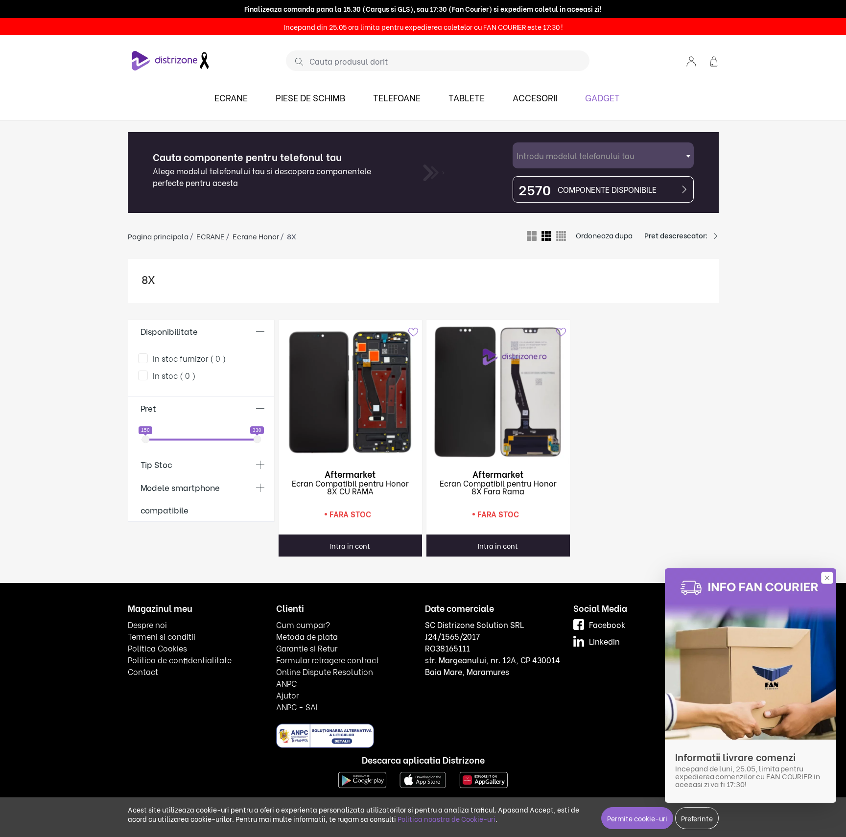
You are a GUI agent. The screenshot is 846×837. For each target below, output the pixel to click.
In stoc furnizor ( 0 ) (189, 358)
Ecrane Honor (256, 236)
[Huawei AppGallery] (483, 779)
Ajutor (287, 694)
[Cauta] (295, 61)
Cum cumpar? (303, 624)
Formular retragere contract (327, 659)
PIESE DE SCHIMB (310, 97)
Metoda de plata (307, 636)
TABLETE (466, 97)
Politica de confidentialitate (180, 659)
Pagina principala (158, 236)
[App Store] (423, 779)
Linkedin (604, 641)
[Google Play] (362, 779)
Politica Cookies (157, 647)
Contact (143, 671)
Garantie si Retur (306, 647)
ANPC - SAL (298, 706)
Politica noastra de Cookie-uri (446, 819)
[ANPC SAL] (325, 735)
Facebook (607, 624)
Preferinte (697, 818)
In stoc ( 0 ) (174, 375)
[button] (691, 60)
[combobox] (603, 155)
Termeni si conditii (161, 636)
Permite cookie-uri (637, 818)
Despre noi (147, 624)
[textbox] (603, 155)
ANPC (286, 683)
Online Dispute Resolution (324, 671)
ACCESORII (535, 97)
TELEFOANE (397, 97)
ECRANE (231, 97)
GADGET (602, 97)
